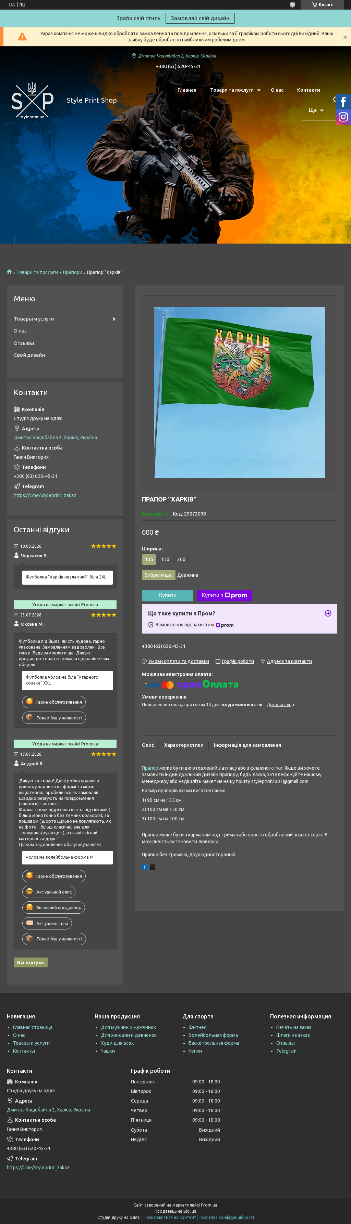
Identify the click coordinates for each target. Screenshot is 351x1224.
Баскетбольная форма (214, 1043)
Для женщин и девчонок (129, 1035)
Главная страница (32, 1027)
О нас (277, 90)
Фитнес (197, 1027)
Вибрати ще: (171, 575)
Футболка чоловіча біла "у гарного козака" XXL (62, 680)
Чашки (108, 1051)
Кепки (195, 1051)
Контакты (24, 1051)
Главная (187, 90)
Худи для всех (117, 1043)
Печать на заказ (294, 1027)
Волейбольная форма (213, 1035)
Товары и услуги (34, 319)
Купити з (212, 595)
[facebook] (145, 868)
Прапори (72, 272)
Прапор (150, 768)
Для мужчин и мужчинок (128, 1027)
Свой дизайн (29, 355)
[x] (152, 868)
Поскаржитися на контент (170, 1217)
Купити (168, 595)
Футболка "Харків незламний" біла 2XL (66, 576)
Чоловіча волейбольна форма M (60, 857)
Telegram (286, 1051)
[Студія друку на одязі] (32, 100)
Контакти (308, 90)
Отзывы (24, 343)
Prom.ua (209, 1205)
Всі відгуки (30, 962)
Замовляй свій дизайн (200, 18)
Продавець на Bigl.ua (175, 1211)
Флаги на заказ (293, 1035)
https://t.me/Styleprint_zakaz (45, 495)
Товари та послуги (232, 90)
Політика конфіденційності (226, 1217)
